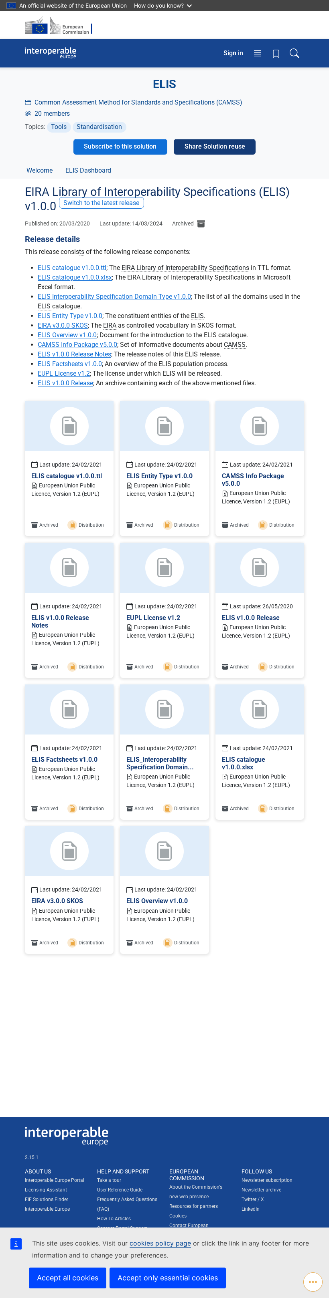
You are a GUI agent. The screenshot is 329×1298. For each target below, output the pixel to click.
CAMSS (235, 344)
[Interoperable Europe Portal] (50, 53)
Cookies (178, 1216)
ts (81, 252)
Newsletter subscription (267, 1180)
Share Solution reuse (215, 146)
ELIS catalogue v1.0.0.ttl (72, 268)
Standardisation (99, 127)
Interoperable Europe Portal (54, 1180)
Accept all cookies (67, 1278)
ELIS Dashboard (88, 170)
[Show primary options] (313, 1282)
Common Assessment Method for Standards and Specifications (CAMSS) (138, 102)
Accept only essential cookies (168, 1278)
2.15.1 (32, 1157)
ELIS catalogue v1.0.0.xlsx (75, 277)
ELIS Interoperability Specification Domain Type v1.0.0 (114, 296)
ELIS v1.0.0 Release (65, 383)
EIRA (109, 325)
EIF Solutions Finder (46, 1199)
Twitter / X (253, 1199)
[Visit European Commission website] (61, 25)
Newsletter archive (261, 1190)
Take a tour (109, 1180)
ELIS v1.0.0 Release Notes (74, 354)
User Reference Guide (119, 1190)
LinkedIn (251, 1209)
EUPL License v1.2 (64, 373)
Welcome (39, 170)
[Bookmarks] (276, 53)
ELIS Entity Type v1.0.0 (70, 316)
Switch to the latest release (101, 203)
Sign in (233, 53)
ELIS (45, 306)
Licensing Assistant (46, 1190)
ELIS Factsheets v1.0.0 (70, 364)
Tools (59, 127)
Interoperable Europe (47, 1209)
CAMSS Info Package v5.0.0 (77, 344)
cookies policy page (160, 1243)
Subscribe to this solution (120, 146)
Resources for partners (193, 1206)
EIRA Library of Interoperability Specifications (185, 268)
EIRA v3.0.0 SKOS (63, 325)
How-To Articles (114, 1219)
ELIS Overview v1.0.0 (67, 335)
